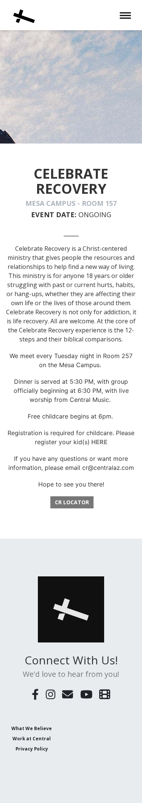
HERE (99, 442)
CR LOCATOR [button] (72, 502)
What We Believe (31, 728)
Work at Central (31, 738)
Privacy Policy (32, 749)
